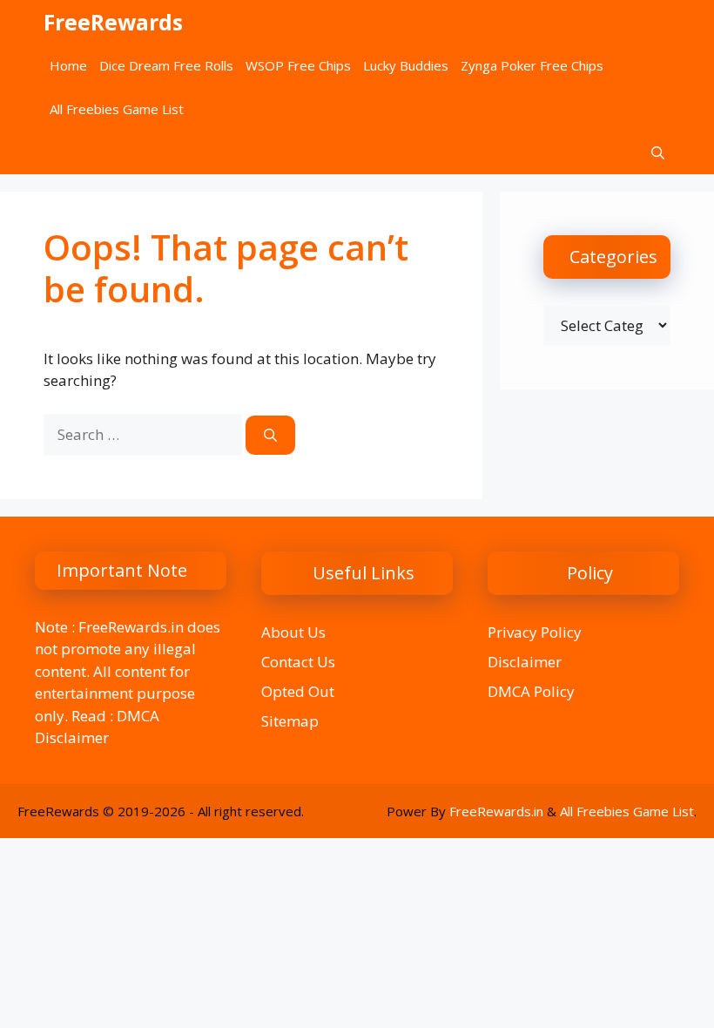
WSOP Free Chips (298, 65)
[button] (657, 152)
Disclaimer (525, 662)
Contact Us (298, 662)
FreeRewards (113, 22)
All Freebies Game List (117, 109)
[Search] (270, 435)
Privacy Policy (535, 632)
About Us (293, 632)
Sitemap (290, 721)
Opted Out (297, 691)
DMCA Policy (531, 691)
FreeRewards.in (496, 811)
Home (68, 65)
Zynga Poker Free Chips (532, 65)
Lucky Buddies (405, 65)
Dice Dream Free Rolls (166, 65)
